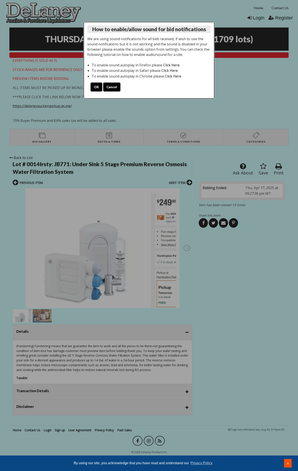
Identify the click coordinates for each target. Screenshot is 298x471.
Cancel (111, 87)
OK (96, 87)
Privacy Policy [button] (201, 463)
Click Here (171, 65)
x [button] (288, 463)
